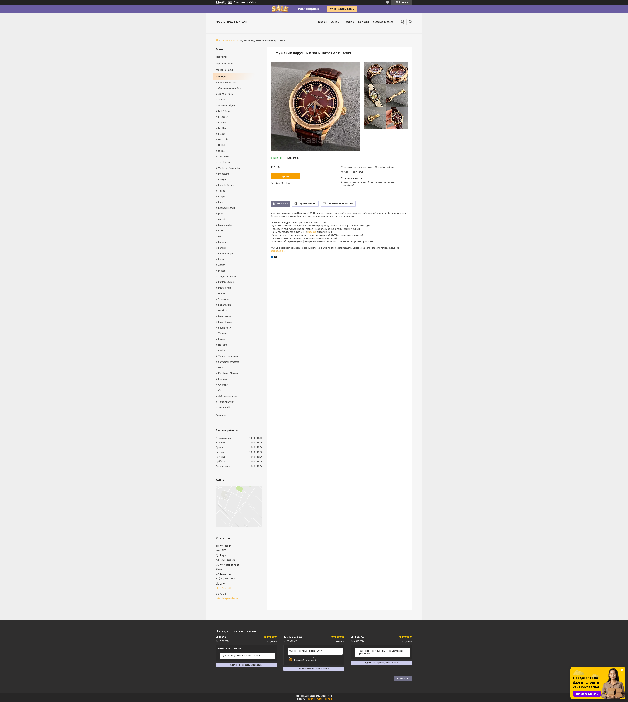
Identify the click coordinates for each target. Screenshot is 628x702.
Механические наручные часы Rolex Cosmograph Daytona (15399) (380, 652)
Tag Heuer (223, 156)
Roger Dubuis (225, 322)
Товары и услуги (229, 40)
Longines (223, 242)
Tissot (221, 191)
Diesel (221, 270)
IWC (220, 236)
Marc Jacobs (224, 316)
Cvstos (221, 350)
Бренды (335, 22)
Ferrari (221, 219)
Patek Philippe (225, 253)
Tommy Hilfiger (226, 401)
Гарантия (349, 22)
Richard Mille (224, 305)
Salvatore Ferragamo (228, 362)
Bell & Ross (224, 111)
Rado (220, 202)
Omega (222, 179)
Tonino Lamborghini (228, 356)
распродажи (277, 251)
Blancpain (223, 117)
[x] (275, 257)
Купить (285, 176)
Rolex (221, 259)
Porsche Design (226, 185)
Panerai (222, 248)
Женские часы (224, 69)
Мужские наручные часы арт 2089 (305, 651)
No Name (222, 344)
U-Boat (221, 151)
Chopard (222, 196)
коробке (311, 232)
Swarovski (223, 299)
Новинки (221, 56)
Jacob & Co (224, 162)
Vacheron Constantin (229, 168)
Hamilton (222, 310)
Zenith (221, 265)
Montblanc (223, 174)
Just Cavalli (224, 407)
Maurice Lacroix (226, 282)
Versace (222, 333)
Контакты (363, 22)
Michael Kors (224, 287)
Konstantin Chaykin (228, 373)
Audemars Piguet (227, 105)
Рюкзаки (222, 379)
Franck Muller (225, 225)
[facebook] (272, 257)
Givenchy (223, 384)
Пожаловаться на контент (319, 699)
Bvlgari (221, 133)
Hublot (221, 145)
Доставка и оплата (383, 22)
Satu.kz (328, 696)
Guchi (221, 230)
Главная (322, 22)
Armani (221, 99)
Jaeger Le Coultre (227, 276)
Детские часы (225, 94)
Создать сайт (240, 2)
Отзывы (221, 415)
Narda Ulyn (223, 139)
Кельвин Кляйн (226, 208)
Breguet (222, 122)
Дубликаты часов (227, 396)
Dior (220, 213)
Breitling (222, 128)
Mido (220, 367)
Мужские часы (224, 63)
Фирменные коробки (229, 88)
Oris (220, 390)
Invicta (221, 339)
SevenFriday (224, 327)
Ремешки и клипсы (228, 82)
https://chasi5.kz (224, 588)
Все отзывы (403, 678)
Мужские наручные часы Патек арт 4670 (241, 655)
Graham (222, 293)
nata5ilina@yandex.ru (227, 598)
